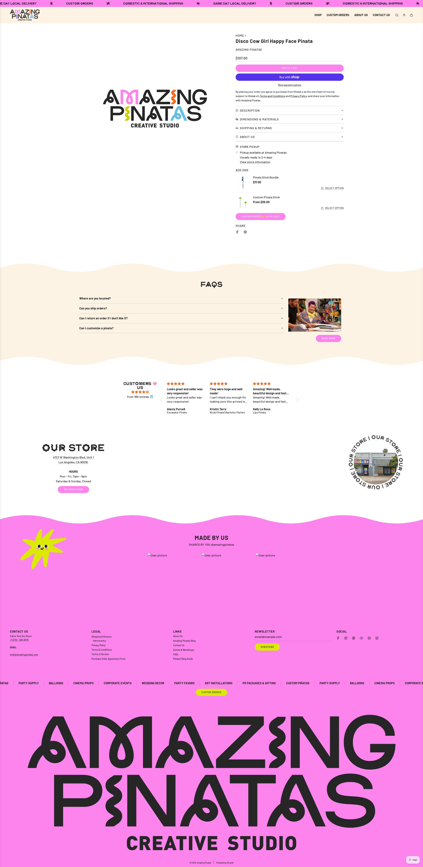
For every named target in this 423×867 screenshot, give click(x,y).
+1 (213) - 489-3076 (19, 640)
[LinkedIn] (369, 638)
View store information (255, 162)
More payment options (289, 85)
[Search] (397, 15)
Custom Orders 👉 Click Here (260, 216)
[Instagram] (345, 638)
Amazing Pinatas (249, 49)
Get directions (73, 489)
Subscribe (267, 646)
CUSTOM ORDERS (211, 692)
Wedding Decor (90, 683)
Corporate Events (55, 683)
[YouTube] (361, 638)
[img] (140, 392)
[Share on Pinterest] (245, 232)
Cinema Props (21, 683)
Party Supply (267, 683)
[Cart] (411, 15)
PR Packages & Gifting (196, 683)
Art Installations (156, 683)
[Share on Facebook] (237, 232)
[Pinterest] (353, 638)
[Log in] (404, 15)
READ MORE (328, 338)
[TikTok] (377, 638)
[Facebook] (338, 638)
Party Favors (122, 683)
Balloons (294, 683)
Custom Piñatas (235, 683)
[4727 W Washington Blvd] (211, 468)
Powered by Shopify (224, 863)
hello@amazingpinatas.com (24, 654)
